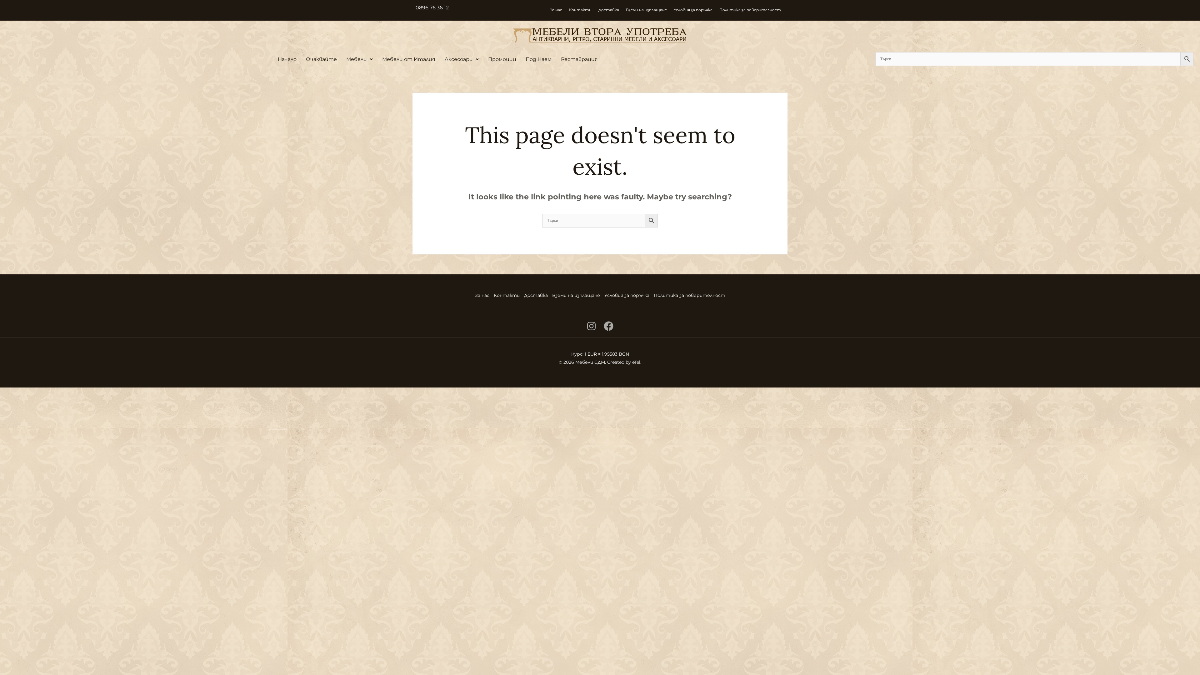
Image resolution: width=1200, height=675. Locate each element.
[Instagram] (591, 326)
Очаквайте (321, 59)
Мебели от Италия (408, 59)
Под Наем (539, 59)
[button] (360, 59)
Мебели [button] (356, 59)
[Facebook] (608, 326)
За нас (556, 10)
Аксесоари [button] (459, 59)
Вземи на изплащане (646, 10)
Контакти (580, 10)
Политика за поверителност (750, 10)
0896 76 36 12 (432, 8)
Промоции (502, 59)
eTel (636, 362)
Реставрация (579, 59)
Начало (287, 59)
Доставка (608, 10)
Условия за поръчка (693, 10)
